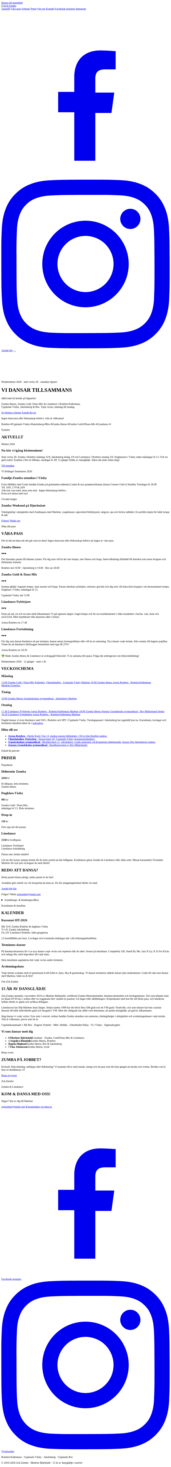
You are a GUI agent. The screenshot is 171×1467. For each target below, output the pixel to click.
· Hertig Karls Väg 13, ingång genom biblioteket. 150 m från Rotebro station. (57, 736)
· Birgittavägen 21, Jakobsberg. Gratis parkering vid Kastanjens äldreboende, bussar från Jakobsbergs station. (82, 742)
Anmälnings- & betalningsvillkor (21, 900)
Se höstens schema (11, 412)
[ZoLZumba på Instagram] (85, 347)
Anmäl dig (7, 350)
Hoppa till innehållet (12, 2)
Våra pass (16, 8)
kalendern (38, 723)
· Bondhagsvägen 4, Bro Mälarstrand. (48, 745)
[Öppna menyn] (14, 351)
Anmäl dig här (9, 888)
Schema (26, 8)
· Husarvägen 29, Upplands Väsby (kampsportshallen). (51, 739)
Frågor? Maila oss (10, 520)
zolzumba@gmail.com (29, 894)
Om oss (41, 8)
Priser (34, 8)
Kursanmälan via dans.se (39, 1106)
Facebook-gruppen (65, 8)
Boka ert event (9, 1075)
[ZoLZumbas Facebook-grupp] (85, 178)
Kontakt (50, 8)
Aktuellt (5, 8)
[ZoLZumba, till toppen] (8, 5)
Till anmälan (7, 465)
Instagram (81, 8)
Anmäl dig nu (29, 412)
